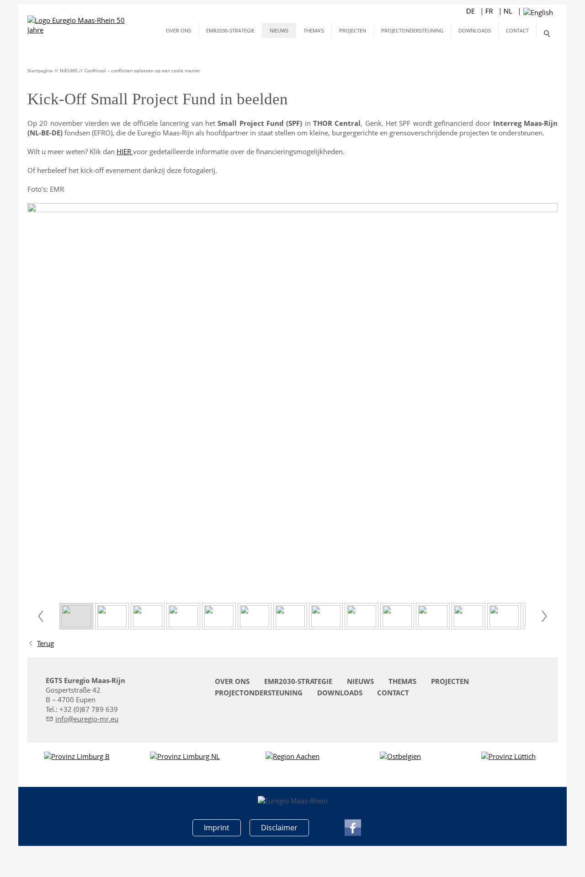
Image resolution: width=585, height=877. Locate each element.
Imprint (216, 828)
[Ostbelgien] (400, 756)
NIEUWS (279, 30)
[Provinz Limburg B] (77, 756)
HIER (125, 151)
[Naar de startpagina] (78, 23)
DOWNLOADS (474, 30)
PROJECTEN (352, 30)
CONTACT (517, 30)
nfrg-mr (83, 718)
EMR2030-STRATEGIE (230, 30)
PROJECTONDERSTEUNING (412, 30)
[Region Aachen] (292, 756)
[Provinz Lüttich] (508, 756)
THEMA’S (313, 30)
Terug (45, 643)
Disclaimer (279, 828)
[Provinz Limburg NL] (185, 756)
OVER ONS (178, 30)
